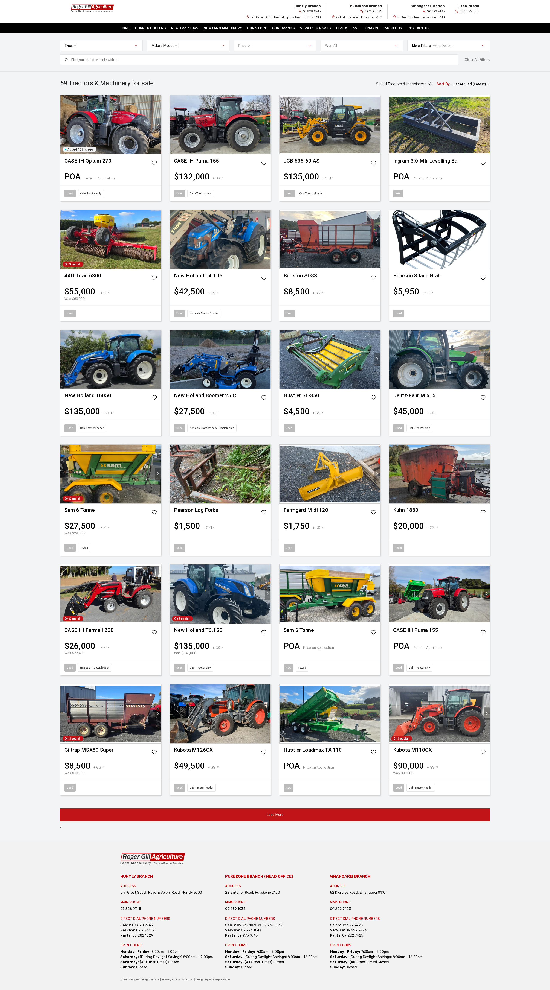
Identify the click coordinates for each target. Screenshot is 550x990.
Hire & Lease (348, 28)
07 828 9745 (312, 11)
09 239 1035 (373, 11)
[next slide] (158, 125)
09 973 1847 (251, 930)
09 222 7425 (352, 935)
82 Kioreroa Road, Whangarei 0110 (421, 17)
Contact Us (418, 28)
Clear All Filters (477, 60)
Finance (372, 28)
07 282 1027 (146, 930)
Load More (275, 815)
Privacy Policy (171, 979)
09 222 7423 (436, 11)
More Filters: (421, 46)
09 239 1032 (272, 925)
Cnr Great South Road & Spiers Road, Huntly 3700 (285, 17)
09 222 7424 (356, 930)
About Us (393, 28)
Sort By (443, 84)
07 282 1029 (143, 935)
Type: (69, 46)
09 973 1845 (247, 935)
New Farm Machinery (223, 28)
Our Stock (257, 28)
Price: (242, 46)
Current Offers (150, 28)
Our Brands (283, 28)
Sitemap (187, 979)
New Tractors (185, 28)
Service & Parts (315, 28)
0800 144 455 (469, 11)
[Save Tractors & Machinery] (154, 164)
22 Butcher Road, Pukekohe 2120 (359, 17)
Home (125, 28)
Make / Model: (162, 46)
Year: (328, 46)
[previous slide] (63, 125)
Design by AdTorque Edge (213, 979)
